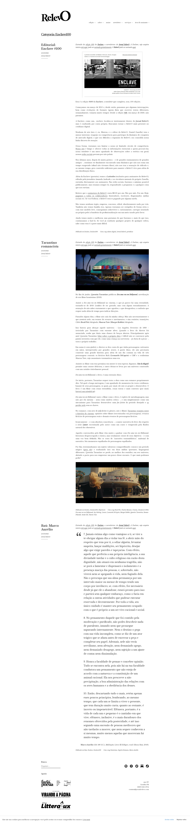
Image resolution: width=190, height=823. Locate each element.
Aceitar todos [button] (169, 819)
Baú (85, 750)
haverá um (85, 391)
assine (108, 22)
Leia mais (86, 820)
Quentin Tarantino (137, 512)
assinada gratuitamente (103, 47)
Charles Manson (126, 510)
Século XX (85, 515)
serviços (128, 22)
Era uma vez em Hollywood (84, 512)
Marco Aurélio (133, 750)
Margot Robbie (125, 512)
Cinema (134, 510)
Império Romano (123, 750)
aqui (134, 47)
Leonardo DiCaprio (113, 512)
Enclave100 (94, 232)
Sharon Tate (93, 515)
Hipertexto (101, 510)
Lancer (104, 512)
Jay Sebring (97, 512)
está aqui (84, 47)
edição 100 (90, 45)
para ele (88, 450)
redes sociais (87, 154)
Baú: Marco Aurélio (50, 527)
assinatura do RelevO (97, 193)
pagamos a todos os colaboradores (91, 196)
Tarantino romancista (49, 244)
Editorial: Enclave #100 (51, 46)
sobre (100, 22)
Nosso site (80, 149)
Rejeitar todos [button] (181, 819)
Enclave (100, 45)
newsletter (117, 22)
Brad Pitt (118, 510)
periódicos (130, 232)
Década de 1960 (143, 510)
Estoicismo (113, 750)
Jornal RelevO (45, 56)
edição (91, 22)
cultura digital (111, 232)
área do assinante (141, 22)
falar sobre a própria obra (109, 336)
